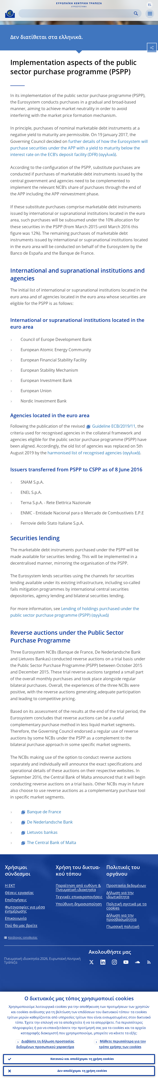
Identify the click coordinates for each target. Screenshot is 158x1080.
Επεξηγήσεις (16, 900)
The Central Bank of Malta (51, 843)
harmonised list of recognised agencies (85, 453)
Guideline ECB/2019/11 (113, 427)
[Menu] (149, 13)
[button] (149, 5)
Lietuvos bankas (42, 833)
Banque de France (44, 812)
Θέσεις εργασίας (19, 893)
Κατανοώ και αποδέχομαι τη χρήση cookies (82, 1059)
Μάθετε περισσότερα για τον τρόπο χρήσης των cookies (122, 1044)
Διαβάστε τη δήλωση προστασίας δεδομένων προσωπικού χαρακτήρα (45, 1044)
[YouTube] (126, 962)
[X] (91, 962)
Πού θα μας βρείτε (21, 926)
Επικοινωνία (16, 919)
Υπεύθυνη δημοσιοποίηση (79, 904)
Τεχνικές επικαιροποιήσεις (79, 897)
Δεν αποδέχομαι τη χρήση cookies (82, 1071)
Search (135, 13)
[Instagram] (114, 962)
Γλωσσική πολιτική (122, 927)
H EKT (10, 886)
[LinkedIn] (103, 962)
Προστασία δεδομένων (126, 886)
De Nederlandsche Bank (50, 822)
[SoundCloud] (137, 962)
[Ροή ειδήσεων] (149, 962)
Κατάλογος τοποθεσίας (22, 937)
